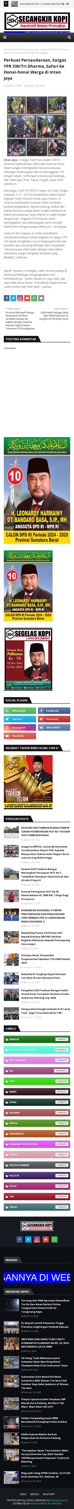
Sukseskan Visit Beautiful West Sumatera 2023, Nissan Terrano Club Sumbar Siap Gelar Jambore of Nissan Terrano (44, 1382)
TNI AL (33, 1207)
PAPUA (33, 1123)
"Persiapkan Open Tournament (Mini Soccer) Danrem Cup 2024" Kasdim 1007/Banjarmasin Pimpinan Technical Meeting (45, 1456)
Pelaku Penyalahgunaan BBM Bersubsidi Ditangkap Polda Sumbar (44, 1420)
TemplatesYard (57, 1500)
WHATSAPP (49, 1494)
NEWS (33, 1091)
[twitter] (20, 719)
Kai (33, 1070)
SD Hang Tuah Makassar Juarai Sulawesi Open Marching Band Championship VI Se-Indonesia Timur (44, 1361)
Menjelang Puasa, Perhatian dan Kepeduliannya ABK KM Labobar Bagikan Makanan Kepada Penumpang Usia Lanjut (45, 938)
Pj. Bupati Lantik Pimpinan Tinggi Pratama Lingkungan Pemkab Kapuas (44, 1324)
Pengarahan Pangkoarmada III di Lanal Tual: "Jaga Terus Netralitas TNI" (45, 1011)
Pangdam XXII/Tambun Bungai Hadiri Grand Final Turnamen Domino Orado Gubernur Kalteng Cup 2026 (45, 994)
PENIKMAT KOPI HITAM (33, 1144)
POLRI (33, 1186)
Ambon (33, 1039)
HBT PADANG (33, 1060)
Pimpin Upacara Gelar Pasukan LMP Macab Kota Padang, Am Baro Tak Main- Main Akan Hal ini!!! (43, 1402)
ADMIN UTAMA (14, 85)
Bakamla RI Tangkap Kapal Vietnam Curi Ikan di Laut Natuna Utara (43, 976)
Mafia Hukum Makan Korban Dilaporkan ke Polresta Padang (41, 1436)
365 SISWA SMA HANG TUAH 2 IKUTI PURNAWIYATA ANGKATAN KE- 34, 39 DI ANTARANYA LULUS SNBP (45, 1342)
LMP (33, 1081)
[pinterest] (54, 719)
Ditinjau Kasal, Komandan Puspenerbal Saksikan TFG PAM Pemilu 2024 (45, 959)
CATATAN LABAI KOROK (33, 1049)
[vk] (54, 727)
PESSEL (33, 1154)
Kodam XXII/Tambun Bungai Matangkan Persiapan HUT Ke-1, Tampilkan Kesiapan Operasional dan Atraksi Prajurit (45, 874)
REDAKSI (34, 1494)
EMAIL (23, 1494)
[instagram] (20, 727)
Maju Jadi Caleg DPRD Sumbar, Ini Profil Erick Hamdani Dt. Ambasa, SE (45, 1474)
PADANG (33, 1112)
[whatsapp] (20, 710)
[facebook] (54, 710)
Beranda (8, 49)
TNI (33, 1196)
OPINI (33, 1102)
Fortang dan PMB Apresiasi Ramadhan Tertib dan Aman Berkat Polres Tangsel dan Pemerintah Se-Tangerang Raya (45, 1306)
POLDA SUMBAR (33, 1165)
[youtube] (20, 736)
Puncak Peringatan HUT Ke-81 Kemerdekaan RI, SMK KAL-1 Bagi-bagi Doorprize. (44, 895)
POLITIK (33, 1175)
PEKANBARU (33, 1133)
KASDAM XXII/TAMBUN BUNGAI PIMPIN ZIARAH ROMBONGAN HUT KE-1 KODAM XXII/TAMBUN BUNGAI (45, 831)
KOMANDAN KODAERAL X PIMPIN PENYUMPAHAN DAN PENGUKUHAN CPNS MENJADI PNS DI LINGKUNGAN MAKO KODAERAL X (43, 916)
